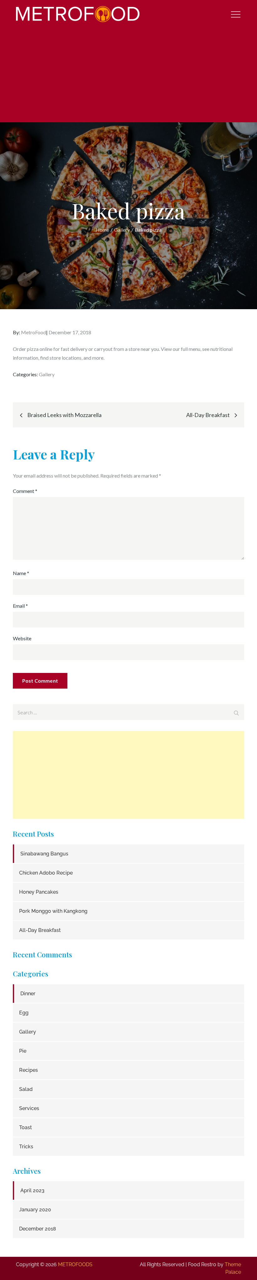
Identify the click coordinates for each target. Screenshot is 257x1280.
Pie (22, 1051)
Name (21, 573)
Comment (25, 491)
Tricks (26, 1147)
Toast (25, 1127)
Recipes (28, 1070)
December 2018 (37, 1229)
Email (20, 606)
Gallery (47, 374)
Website (22, 638)
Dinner (27, 994)
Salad (26, 1089)
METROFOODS (75, 1264)
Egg (24, 1013)
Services (29, 1108)
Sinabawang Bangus (44, 854)
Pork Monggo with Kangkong (53, 911)
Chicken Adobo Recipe (46, 873)
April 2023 (32, 1190)
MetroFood (33, 332)
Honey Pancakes (38, 892)
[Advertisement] (128, 75)
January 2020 (35, 1210)
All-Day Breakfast (40, 930)
